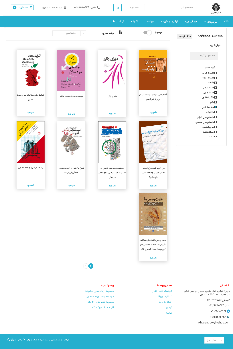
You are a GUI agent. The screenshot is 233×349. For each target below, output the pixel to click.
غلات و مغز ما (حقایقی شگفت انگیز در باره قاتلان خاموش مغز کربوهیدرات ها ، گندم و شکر (153, 244)
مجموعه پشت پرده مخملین (100, 296)
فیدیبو (169, 307)
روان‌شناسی (208, 126)
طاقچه (169, 313)
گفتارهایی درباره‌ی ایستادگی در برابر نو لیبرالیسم (153, 97)
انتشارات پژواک (164, 296)
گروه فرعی (210, 67)
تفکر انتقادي (208, 97)
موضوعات (211, 22)
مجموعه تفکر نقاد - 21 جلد (101, 302)
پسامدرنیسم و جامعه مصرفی (30, 167)
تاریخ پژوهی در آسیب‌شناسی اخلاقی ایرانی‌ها (71, 170)
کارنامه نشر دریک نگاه (103, 307)
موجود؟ (158, 32)
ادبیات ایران (208, 72)
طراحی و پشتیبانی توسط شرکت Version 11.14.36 (38, 340)
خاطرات (210, 112)
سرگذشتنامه (208, 131)
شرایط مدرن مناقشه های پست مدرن (30, 97)
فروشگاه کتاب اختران (161, 291)
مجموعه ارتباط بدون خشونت (99, 291)
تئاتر (212, 102)
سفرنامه (210, 136)
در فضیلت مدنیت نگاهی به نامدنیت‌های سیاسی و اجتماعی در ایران (112, 172)
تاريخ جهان (208, 92)
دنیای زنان (112, 96)
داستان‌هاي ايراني (205, 117)
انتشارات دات (165, 302)
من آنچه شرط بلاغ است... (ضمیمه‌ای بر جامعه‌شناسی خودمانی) (153, 172)
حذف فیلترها (185, 36)
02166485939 (81, 8)
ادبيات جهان (208, 77)
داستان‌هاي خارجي (205, 122)
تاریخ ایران (208, 87)
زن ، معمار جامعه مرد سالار (71, 96)
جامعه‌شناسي (208, 107)
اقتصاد (211, 82)
